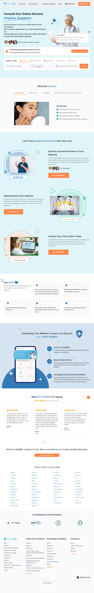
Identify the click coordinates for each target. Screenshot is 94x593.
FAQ (60, 4)
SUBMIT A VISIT (84, 4)
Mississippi (14, 489)
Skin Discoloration (53, 561)
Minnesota (57, 486)
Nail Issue (50, 556)
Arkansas (56, 472)
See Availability (58, 252)
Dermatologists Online (11, 548)
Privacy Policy (8, 567)
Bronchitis (29, 548)
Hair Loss (50, 551)
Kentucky (13, 483)
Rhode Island (58, 497)
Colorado (34, 475)
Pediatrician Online (10, 553)
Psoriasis (50, 559)
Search (85, 66)
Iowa (77, 478)
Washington (57, 503)
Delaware (78, 475)
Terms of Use (8, 562)
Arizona (78, 472)
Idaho (12, 481)
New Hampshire (36, 492)
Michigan (34, 486)
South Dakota (15, 500)
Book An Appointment (47, 455)
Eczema (49, 548)
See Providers (13, 212)
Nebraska (14, 492)
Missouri (78, 486)
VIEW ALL (29, 573)
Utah (77, 500)
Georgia (34, 478)
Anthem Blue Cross (77, 545)
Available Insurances (48, 4)
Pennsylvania (35, 497)
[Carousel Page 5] (50, 442)
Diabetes (29, 555)
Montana (34, 489)
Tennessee (35, 500)
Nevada (13, 494)
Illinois (33, 481)
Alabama (34, 472)
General (24, 61)
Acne (48, 543)
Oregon (13, 497)
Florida (13, 478)
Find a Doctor (33, 4)
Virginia (13, 503)
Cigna (72, 548)
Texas (55, 500)
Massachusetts (58, 483)
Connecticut (57, 475)
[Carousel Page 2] (45, 442)
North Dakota (79, 489)
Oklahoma (79, 494)
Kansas (78, 481)
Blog (5, 543)
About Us (22, 4)
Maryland (78, 483)
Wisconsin (79, 503)
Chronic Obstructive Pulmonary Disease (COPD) (35, 552)
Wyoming (34, 505)
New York (34, 494)
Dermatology (36, 61)
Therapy (73, 61)
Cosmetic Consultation (74, 93)
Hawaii (56, 478)
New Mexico (79, 492)
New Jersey (57, 492)
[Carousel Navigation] (85, 397)
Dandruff (50, 545)
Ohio (55, 494)
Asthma (28, 545)
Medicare (74, 551)
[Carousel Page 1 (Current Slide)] (43, 442)
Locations (7, 558)
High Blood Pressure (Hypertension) (32, 561)
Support (6, 545)
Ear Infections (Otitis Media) (35, 558)
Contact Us (7, 555)
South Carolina (80, 497)
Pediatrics (62, 61)
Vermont (34, 503)
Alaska (13, 472)
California (13, 475)
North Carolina (58, 489)
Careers (6, 560)
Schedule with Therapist (80, 51)
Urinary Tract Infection (33, 570)
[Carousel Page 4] (48, 442)
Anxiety (28, 543)
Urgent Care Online (10, 550)
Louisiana (34, 483)
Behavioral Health (60, 93)
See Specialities (59, 175)
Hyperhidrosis (51, 553)
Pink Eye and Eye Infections (35, 568)
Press (6, 570)
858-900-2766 (70, 4)
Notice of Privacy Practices (12, 565)
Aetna (72, 543)
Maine (13, 486)
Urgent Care (50, 61)
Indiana (56, 481)
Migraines (29, 565)
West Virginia (15, 505)
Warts (49, 564)
